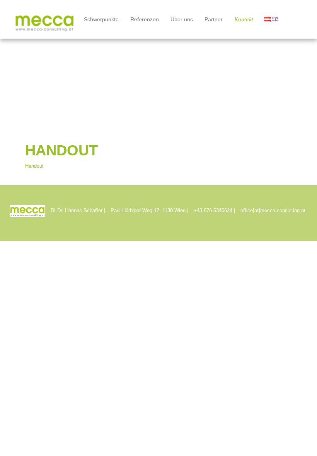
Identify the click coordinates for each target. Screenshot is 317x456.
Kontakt (243, 19)
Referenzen (144, 19)
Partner (214, 19)
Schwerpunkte (101, 19)
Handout (34, 166)
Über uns (181, 19)
